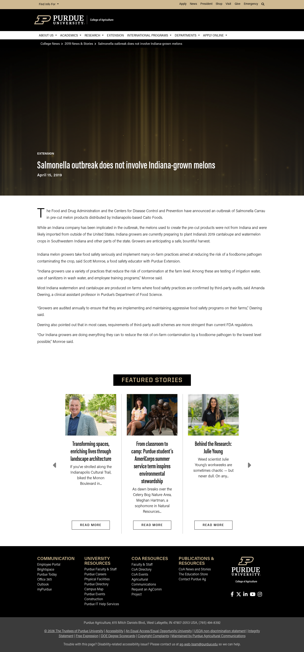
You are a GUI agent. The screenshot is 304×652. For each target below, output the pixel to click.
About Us (46, 35)
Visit (228, 4)
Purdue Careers (95, 574)
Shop (219, 4)
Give (237, 4)
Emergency (251, 4)
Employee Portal (48, 564)
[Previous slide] (55, 465)
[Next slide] (249, 465)
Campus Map (93, 589)
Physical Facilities (97, 579)
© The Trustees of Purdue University (73, 631)
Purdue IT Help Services (101, 604)
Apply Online (214, 35)
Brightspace (45, 569)
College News (50, 43)
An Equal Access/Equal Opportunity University (159, 631)
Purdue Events (94, 594)
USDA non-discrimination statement (220, 631)
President (206, 4)
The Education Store (193, 574)
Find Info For (47, 4)
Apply (183, 4)
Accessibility (114, 631)
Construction (93, 599)
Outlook (43, 584)
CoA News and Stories (195, 569)
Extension (115, 35)
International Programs (148, 35)
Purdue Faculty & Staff (100, 569)
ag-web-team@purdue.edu (199, 644)
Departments (186, 35)
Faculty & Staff (142, 564)
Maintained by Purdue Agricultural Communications (208, 636)
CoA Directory (141, 569)
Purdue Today (47, 574)
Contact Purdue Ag (192, 579)
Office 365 (44, 579)
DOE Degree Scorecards (118, 636)
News (193, 4)
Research (93, 35)
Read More (91, 525)
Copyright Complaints (153, 636)
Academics (69, 35)
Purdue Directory (96, 584)
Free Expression (87, 636)
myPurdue (44, 589)
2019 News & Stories (79, 43)
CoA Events (140, 574)
